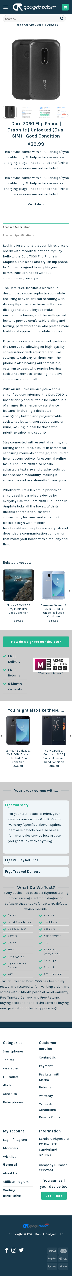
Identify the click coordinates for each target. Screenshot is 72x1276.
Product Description (16, 227)
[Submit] (62, 18)
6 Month (15, 684)
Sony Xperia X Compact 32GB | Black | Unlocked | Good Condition (54, 756)
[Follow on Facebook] (6, 1250)
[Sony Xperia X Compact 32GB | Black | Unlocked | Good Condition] (54, 730)
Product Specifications (18, 235)
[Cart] (65, 7)
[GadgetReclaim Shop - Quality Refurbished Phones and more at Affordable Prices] (35, 7)
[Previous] (9, 69)
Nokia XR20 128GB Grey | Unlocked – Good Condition (18, 609)
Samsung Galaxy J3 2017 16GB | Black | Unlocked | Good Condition (18, 756)
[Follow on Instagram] (13, 1250)
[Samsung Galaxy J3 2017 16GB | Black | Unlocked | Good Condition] (18, 730)
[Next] (62, 69)
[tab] (36, 227)
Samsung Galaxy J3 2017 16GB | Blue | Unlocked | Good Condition (53, 611)
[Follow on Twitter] (21, 1250)
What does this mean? (51, 673)
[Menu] (5, 7)
